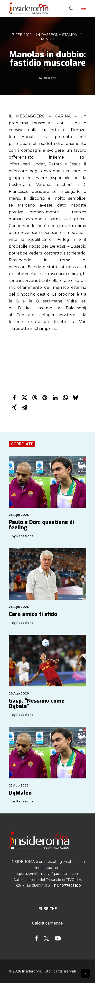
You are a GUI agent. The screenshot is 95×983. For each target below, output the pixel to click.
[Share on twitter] (24, 398)
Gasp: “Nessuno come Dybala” (37, 703)
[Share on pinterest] (45, 398)
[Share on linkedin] (55, 398)
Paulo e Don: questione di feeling (41, 525)
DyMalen (20, 792)
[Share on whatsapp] (65, 398)
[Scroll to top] (85, 973)
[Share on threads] (34, 398)
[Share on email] (24, 407)
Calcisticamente (47, 923)
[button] (84, 8)
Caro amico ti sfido (33, 614)
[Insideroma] (28, 8)
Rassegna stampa (59, 35)
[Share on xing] (14, 407)
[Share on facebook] (14, 398)
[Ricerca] (69, 8)
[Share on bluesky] (75, 398)
